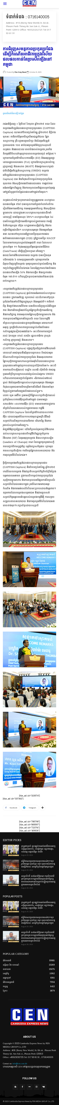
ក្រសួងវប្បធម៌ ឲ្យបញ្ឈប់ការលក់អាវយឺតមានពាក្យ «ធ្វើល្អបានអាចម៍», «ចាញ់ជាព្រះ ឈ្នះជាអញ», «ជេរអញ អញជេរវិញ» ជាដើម (38, 849)
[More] (43, 808)
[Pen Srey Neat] (5, 72)
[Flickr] (29, 1087)
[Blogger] (15, 1087)
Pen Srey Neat (20, 72)
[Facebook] (22, 1087)
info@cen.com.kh (19, 1063)
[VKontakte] (43, 1087)
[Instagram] (36, 1087)
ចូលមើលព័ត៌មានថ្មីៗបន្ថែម (13, 113)
